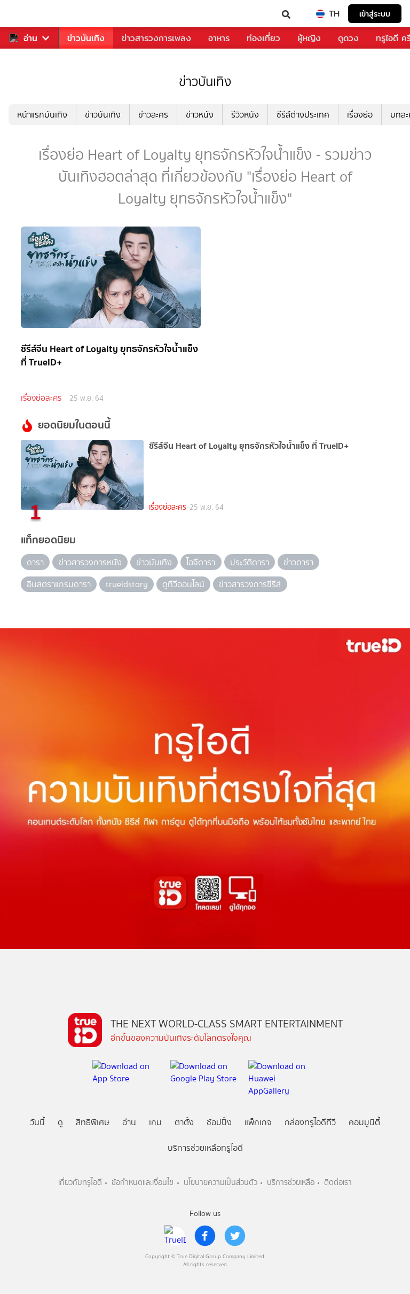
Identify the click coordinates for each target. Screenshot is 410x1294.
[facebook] (205, 1235)
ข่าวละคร (153, 114)
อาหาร (219, 38)
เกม (155, 1122)
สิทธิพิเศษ (92, 1122)
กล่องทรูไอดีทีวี (310, 1122)
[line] (175, 1235)
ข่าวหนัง (200, 114)
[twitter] (235, 1235)
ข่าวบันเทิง (86, 38)
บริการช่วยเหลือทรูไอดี (205, 1148)
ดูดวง (348, 38)
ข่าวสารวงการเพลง (156, 38)
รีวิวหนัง (245, 114)
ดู (60, 1122)
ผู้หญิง (309, 38)
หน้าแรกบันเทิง (42, 114)
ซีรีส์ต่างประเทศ (303, 114)
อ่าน (30, 38)
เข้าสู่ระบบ (374, 13)
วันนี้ (37, 1122)
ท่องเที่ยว (263, 38)
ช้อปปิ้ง (219, 1122)
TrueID (30, 13)
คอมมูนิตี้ (364, 1122)
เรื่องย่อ (360, 114)
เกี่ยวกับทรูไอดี (80, 1182)
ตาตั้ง (184, 1122)
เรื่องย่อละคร (41, 398)
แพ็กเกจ (258, 1122)
